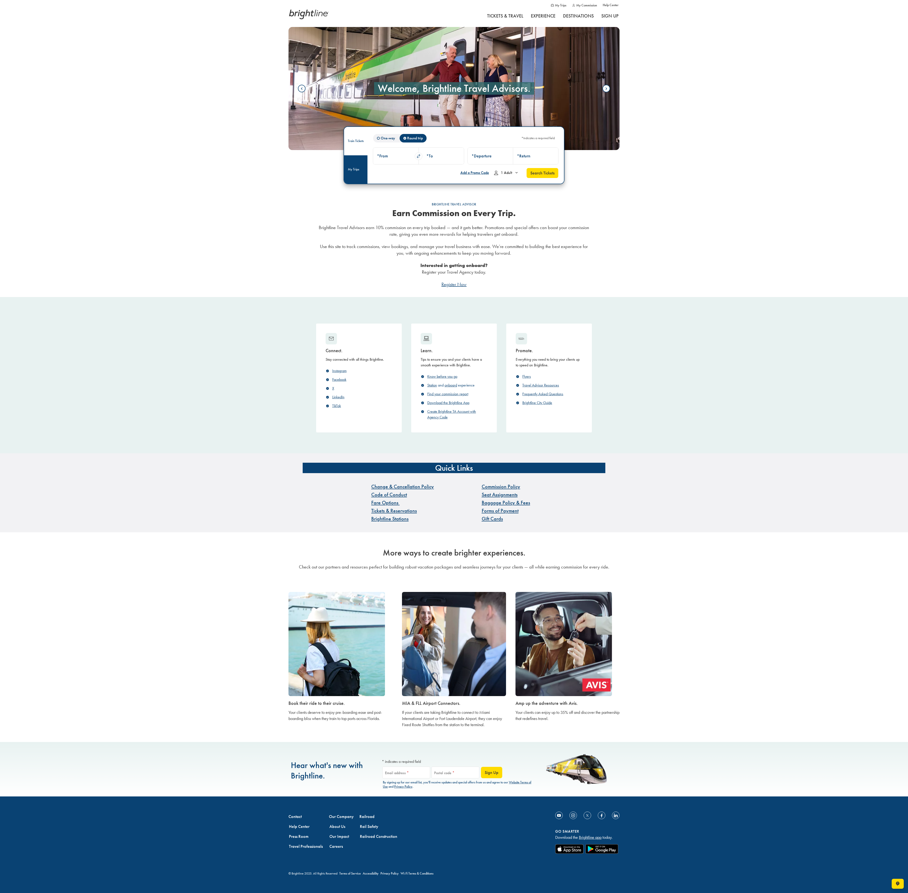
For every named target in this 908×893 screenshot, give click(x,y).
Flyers (526, 376)
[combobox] (396, 156)
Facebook (339, 379)
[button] (396, 156)
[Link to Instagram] (573, 815)
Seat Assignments (500, 494)
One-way (388, 138)
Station (432, 385)
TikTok (336, 406)
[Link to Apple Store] (569, 849)
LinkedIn (338, 397)
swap (418, 156)
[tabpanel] (465, 155)
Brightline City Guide (537, 402)
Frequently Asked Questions (542, 394)
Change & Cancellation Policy (402, 486)
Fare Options (385, 502)
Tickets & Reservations (394, 510)
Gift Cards (492, 518)
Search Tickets (542, 173)
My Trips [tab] (353, 169)
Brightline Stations (390, 518)
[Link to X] (587, 815)
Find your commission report (447, 394)
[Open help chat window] (898, 884)
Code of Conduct (389, 494)
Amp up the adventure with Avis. (546, 703)
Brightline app (590, 837)
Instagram (339, 371)
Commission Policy (501, 486)
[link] (340, 661)
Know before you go (442, 376)
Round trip (415, 138)
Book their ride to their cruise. (316, 703)
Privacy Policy (403, 787)
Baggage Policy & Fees (506, 502)
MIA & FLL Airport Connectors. (431, 703)
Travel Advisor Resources (540, 385)
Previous (302, 88)
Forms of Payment (500, 510)
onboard (451, 385)
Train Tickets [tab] (356, 141)
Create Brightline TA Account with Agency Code (451, 414)
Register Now (454, 284)
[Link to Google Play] (602, 849)
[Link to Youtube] (559, 815)
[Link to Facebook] (601, 815)
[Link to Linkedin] (616, 815)
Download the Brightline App (448, 402)
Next (606, 88)
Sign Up (491, 772)
